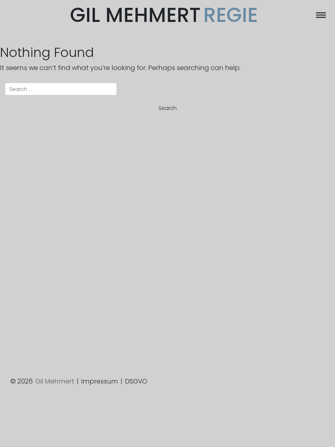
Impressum (99, 381)
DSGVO (136, 381)
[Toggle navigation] (321, 15)
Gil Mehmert (164, 15)
